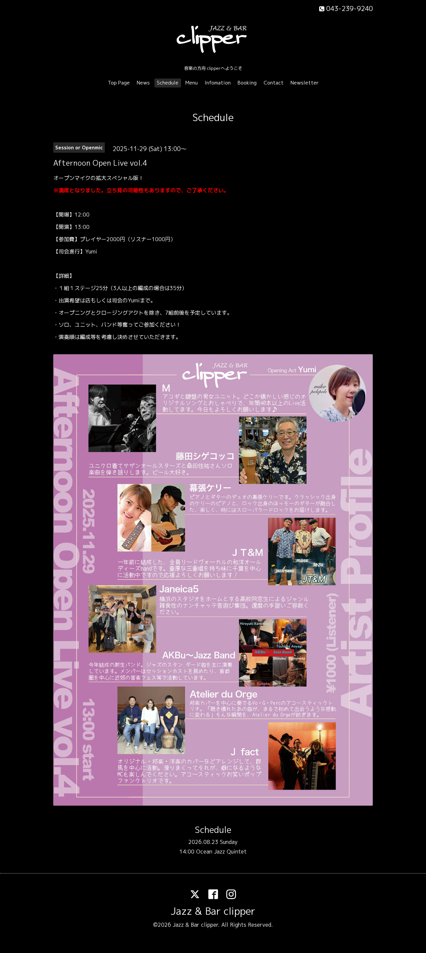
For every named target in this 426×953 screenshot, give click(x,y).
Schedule (167, 82)
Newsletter (305, 82)
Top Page (119, 82)
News (143, 82)
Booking (247, 82)
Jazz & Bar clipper (213, 911)
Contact (274, 82)
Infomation (218, 82)
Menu (191, 82)
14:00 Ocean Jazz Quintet (213, 851)
